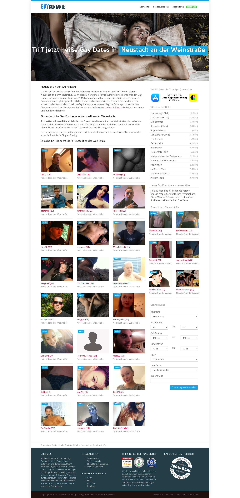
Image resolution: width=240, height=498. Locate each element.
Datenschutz (180, 494)
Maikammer (174, 121)
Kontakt (169, 494)
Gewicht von (157, 343)
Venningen (174, 164)
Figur (153, 354)
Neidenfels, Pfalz (174, 151)
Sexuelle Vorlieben (95, 466)
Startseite (144, 7)
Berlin (89, 477)
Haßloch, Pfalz (174, 169)
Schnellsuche (93, 458)
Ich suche (155, 311)
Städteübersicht (161, 7)
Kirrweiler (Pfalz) (174, 126)
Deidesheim (174, 143)
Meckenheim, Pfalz (174, 173)
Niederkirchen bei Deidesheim (174, 156)
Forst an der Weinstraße (174, 160)
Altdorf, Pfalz (174, 177)
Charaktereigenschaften (97, 464)
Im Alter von (157, 322)
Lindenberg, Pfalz (174, 113)
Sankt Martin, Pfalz (174, 134)
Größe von (156, 333)
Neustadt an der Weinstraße (54, 178)
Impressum (193, 494)
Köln (89, 480)
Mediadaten (158, 494)
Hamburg (91, 486)
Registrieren (184, 7)
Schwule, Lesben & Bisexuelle (110, 107)
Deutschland (57, 445)
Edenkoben (174, 147)
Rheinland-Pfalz (72, 445)
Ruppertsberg (174, 130)
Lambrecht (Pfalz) (174, 117)
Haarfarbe (156, 365)
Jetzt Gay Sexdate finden (184, 387)
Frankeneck (174, 139)
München (91, 483)
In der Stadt (157, 375)
